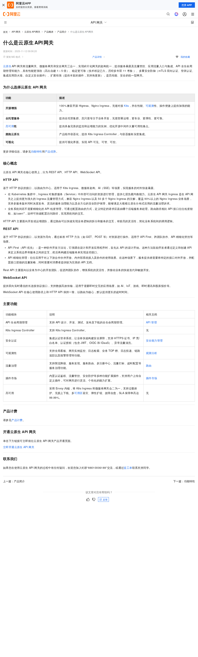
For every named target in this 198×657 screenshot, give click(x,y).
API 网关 (16, 31)
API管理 (151, 322)
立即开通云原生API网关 (18, 447)
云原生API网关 (32, 31)
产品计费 (17, 420)
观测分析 (151, 353)
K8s (126, 106)
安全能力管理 (154, 340)
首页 (5, 31)
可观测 (150, 106)
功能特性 (36, 151)
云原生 (7, 66)
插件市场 (151, 378)
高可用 (10, 126)
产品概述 (48, 31)
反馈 (105, 499)
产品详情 (97, 56)
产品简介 (62, 31)
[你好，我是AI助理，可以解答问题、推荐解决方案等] (176, 14)
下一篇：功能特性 (184, 481)
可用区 (78, 393)
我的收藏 (185, 56)
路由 (149, 365)
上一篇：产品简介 (14, 481)
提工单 (128, 468)
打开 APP (187, 5)
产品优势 (50, 151)
